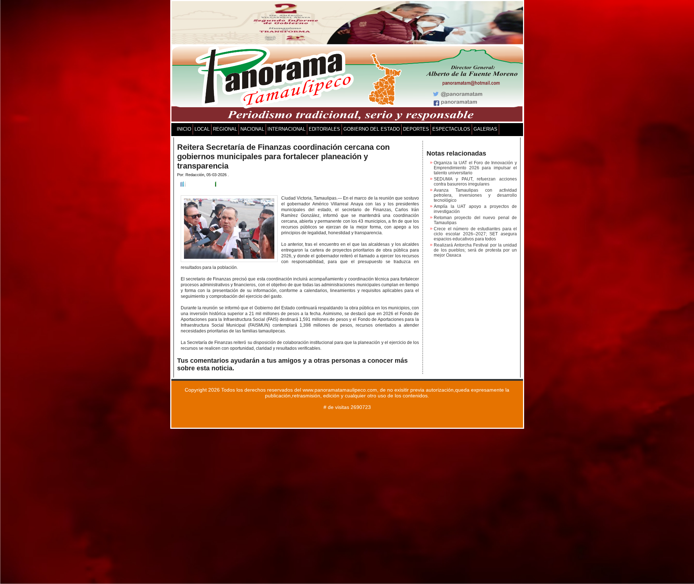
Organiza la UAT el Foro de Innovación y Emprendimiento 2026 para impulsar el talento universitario (475, 167)
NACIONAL (252, 129)
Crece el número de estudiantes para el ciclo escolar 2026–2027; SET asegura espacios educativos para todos (475, 233)
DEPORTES (416, 129)
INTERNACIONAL (286, 129)
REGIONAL (225, 129)
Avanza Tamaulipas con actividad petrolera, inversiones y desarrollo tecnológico (475, 195)
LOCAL (202, 129)
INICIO (184, 129)
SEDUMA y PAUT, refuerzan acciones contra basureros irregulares (475, 181)
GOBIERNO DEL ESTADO (371, 129)
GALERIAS (485, 129)
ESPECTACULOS (451, 129)
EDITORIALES (324, 129)
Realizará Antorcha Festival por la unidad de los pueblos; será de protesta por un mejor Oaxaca (475, 250)
